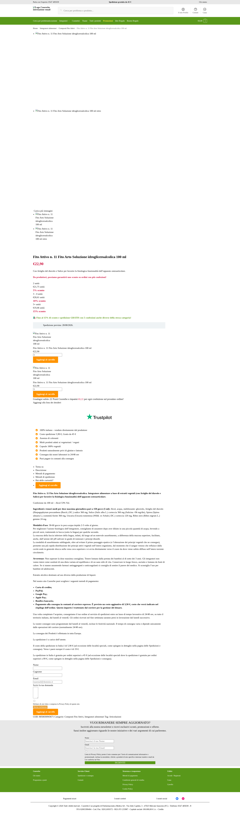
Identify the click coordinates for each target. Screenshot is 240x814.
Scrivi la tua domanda (43, 685)
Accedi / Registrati (174, 776)
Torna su (39, 466)
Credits (161, 809)
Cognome (37, 671)
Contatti (195, 13)
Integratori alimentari (94, 716)
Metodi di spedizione (45, 477)
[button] (202, 21)
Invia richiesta (40, 707)
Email (35, 678)
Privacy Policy (64, 704)
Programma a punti (40, 780)
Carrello (170, 784)
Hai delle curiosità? (44, 480)
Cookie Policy (128, 789)
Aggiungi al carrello (45, 359)
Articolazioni (115, 716)
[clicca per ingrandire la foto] (100, 70)
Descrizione (41, 470)
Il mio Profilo (183, 13)
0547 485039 (53, 2)
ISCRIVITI (120, 762)
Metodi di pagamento (45, 473)
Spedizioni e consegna (100, 658)
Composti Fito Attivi (74, 716)
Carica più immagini (43, 211)
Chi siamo (203, 2)
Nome (36, 665)
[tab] (100, 466)
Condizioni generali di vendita (133, 780)
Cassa (205, 13)
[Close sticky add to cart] (34, 330)
